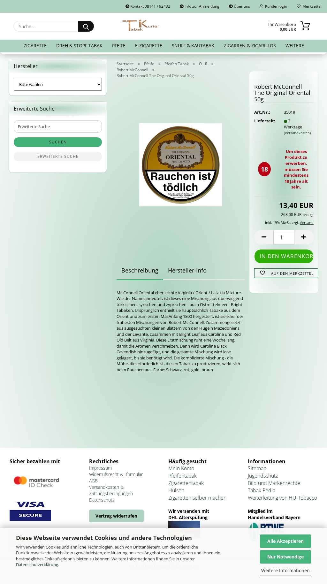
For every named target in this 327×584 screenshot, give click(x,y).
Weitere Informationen (285, 570)
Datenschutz (101, 500)
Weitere (294, 45)
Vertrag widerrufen (116, 516)
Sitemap (257, 468)
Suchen (58, 142)
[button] (263, 237)
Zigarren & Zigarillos (250, 45)
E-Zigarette (148, 45)
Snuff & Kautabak (193, 45)
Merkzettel (311, 6)
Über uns (241, 6)
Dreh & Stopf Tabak (79, 45)
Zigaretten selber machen (197, 497)
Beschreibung (139, 270)
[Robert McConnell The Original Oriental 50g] (180, 162)
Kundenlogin (275, 6)
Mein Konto (181, 468)
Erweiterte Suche (58, 156)
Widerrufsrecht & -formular (116, 474)
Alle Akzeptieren (285, 541)
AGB (93, 481)
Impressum (100, 468)
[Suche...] (86, 26)
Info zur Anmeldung (201, 6)
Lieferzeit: (264, 121)
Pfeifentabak (182, 475)
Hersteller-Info (187, 270)
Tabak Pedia (261, 490)
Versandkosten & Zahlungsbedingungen (111, 490)
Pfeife (118, 45)
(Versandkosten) (297, 132)
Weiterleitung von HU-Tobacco (282, 497)
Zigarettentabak (186, 483)
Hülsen (176, 490)
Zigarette (35, 45)
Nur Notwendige (285, 557)
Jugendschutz (263, 475)
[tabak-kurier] (141, 25)
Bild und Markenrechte (274, 483)
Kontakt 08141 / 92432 (149, 6)
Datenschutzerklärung (37, 564)
